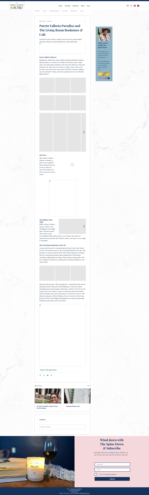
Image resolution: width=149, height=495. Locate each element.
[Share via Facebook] (40, 375)
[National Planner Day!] (77, 396)
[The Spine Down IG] (128, 6)
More (81, 11)
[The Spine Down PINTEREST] (135, 6)
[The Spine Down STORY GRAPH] (138, 6)
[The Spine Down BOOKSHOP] (131, 6)
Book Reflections (54, 11)
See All (89, 385)
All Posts (37, 11)
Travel (44, 11)
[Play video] (72, 164)
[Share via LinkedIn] (47, 375)
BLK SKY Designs (85, 493)
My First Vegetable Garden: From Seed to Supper (47, 407)
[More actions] (85, 21)
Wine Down (74, 11)
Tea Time (64, 11)
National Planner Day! (73, 406)
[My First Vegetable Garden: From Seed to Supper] (48, 396)
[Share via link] (51, 375)
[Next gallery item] (84, 132)
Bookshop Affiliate (76, 489)
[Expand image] (47, 85)
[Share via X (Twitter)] (44, 375)
